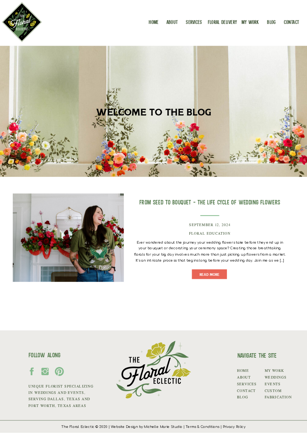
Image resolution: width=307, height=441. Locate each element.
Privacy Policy (234, 427)
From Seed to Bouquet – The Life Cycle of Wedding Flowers (209, 202)
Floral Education (210, 233)
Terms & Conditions (203, 427)
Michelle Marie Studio (163, 427)
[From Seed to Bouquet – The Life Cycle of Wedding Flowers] (68, 237)
